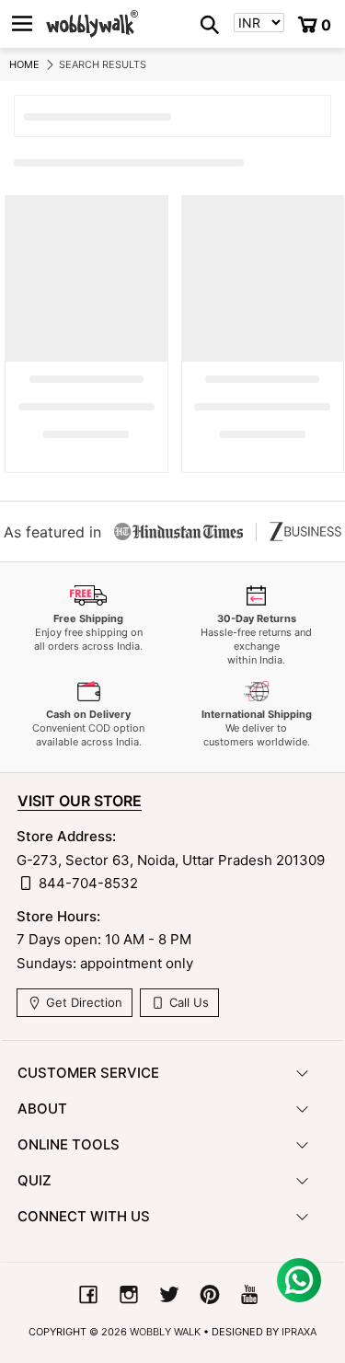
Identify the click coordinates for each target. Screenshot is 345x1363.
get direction (82, 1002)
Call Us (187, 1002)
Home (24, 64)
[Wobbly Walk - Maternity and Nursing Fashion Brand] (92, 24)
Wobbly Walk (165, 1331)
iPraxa (299, 1331)
